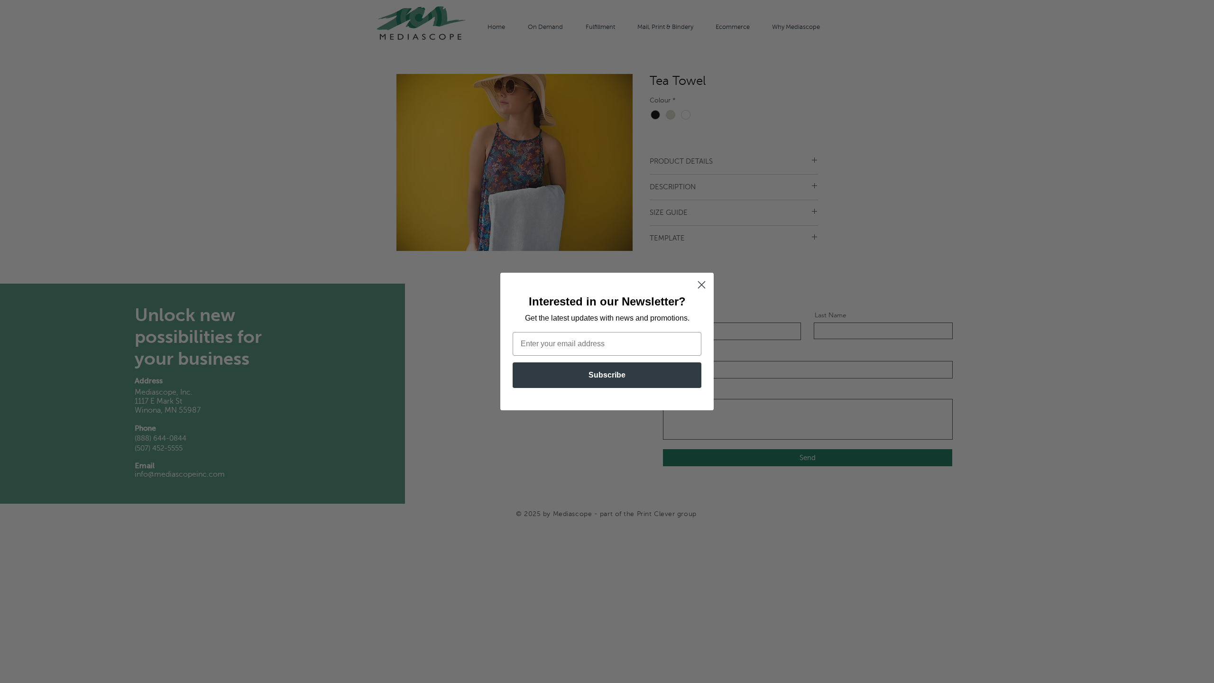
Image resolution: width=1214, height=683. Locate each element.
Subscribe (607, 375)
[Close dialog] (701, 285)
